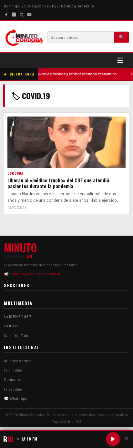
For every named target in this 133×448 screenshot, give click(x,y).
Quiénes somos (18, 360)
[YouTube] (29, 14)
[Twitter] (21, 14)
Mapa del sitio (63, 421)
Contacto (12, 379)
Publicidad (13, 370)
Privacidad (13, 389)
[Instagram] (14, 14)
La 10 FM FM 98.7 (17, 316)
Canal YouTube (16, 335)
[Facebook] (6, 14)
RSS (79, 421)
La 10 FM (11, 325)
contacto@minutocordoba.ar (35, 273)
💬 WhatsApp (15, 398)
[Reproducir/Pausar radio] (113, 439)
